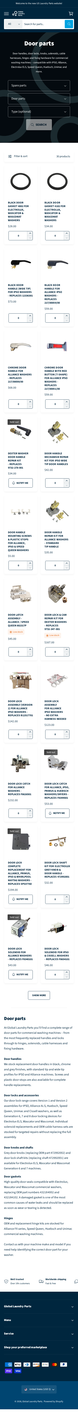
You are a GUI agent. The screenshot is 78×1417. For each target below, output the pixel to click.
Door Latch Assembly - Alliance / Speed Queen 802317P (18, 620)
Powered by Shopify (53, 1401)
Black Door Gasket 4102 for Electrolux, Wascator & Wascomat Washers (54, 211)
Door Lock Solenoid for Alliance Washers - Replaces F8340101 (20, 954)
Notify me (22, 483)
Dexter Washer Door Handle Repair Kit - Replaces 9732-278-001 (18, 461)
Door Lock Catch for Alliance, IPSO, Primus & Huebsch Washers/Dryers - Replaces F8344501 (56, 791)
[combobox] (48, 24)
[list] (39, 1281)
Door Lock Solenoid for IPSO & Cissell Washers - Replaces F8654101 (56, 954)
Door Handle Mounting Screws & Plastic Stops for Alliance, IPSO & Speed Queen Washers (20, 541)
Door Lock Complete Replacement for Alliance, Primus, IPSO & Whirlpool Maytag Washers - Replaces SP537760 (20, 873)
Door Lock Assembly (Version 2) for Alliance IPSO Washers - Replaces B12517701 (20, 708)
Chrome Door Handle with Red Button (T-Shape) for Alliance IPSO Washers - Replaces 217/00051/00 (55, 378)
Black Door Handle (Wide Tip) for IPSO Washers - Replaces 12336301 (20, 291)
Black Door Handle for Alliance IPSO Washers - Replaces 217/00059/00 (53, 294)
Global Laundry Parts (32, 1401)
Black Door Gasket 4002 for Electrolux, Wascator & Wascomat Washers (18, 211)
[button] (6, 13)
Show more (39, 995)
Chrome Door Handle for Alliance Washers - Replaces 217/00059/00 (20, 375)
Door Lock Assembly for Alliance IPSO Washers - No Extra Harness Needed (55, 710)
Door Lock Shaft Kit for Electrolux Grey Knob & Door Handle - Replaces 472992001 (57, 870)
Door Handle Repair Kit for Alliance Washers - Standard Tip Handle (56, 539)
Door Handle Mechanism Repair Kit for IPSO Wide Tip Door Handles (56, 459)
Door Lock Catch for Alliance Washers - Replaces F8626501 (19, 789)
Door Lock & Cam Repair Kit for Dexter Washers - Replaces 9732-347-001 (55, 622)
